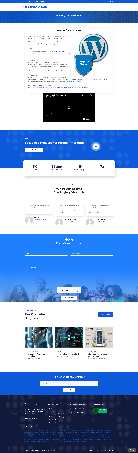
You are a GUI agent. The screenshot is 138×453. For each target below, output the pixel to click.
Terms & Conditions (100, 450)
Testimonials (85, 7)
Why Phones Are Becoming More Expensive (98, 355)
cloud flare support (73, 87)
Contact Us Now (33, 150)
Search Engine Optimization (57, 414)
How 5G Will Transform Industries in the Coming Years (46, 437)
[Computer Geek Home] (35, 5)
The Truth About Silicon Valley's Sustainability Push (75, 432)
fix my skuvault (68, 441)
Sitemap (111, 450)
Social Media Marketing (56, 420)
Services (75, 7)
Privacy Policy (88, 450)
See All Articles (106, 315)
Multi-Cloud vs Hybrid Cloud (38, 430)
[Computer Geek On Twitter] (110, 1)
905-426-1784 (30, 139)
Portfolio (94, 7)
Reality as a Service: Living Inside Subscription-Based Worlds (64, 430)
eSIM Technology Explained (68, 354)
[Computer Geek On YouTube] (112, 1)
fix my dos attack (47, 87)
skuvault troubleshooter (56, 441)
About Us (67, 7)
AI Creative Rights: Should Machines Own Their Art (97, 430)
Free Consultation (69, 297)
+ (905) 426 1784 (39, 1)
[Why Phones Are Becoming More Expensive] (99, 337)
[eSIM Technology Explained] (69, 337)
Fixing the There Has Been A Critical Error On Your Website (62, 439)
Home (60, 7)
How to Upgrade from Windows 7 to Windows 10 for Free (97, 439)
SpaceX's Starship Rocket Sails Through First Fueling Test (79, 437)
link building (77, 441)
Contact (102, 7)
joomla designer (44, 441)
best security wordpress (35, 87)
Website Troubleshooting (56, 417)
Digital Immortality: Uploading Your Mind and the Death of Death (41, 432)
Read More (30, 362)
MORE (30, 210)
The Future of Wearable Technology (36, 355)
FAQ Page (26, 430)
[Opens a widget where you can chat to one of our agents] (132, 450)
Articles (109, 7)
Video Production (54, 422)
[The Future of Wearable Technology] (39, 337)
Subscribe (69, 389)
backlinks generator (86, 441)
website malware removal (60, 87)
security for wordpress (45, 34)
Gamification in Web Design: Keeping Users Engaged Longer (67, 435)
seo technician (83, 87)
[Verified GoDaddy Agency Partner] (100, 410)
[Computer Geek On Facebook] (108, 1)
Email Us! (29, 1)
